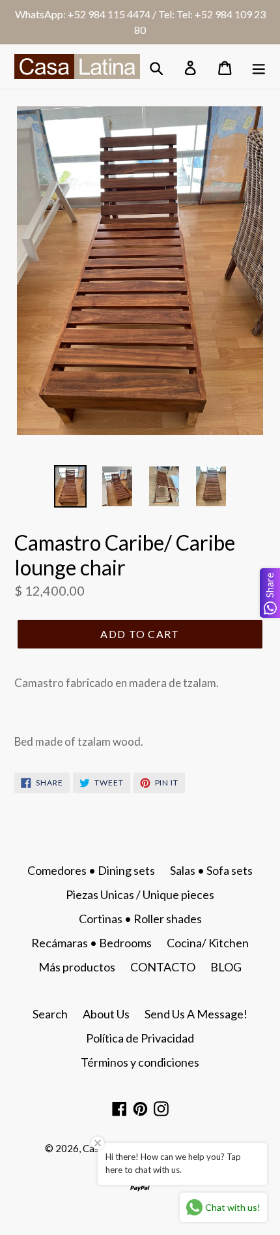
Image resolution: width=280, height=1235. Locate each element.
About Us (106, 1014)
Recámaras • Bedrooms (91, 943)
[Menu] (259, 66)
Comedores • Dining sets (91, 870)
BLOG (226, 967)
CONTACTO (162, 967)
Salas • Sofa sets (211, 870)
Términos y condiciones (140, 1062)
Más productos (76, 967)
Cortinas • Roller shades (140, 918)
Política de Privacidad (140, 1038)
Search (50, 1014)
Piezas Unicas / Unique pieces (140, 894)
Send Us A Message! (196, 1014)
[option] (70, 486)
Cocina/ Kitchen (208, 943)
